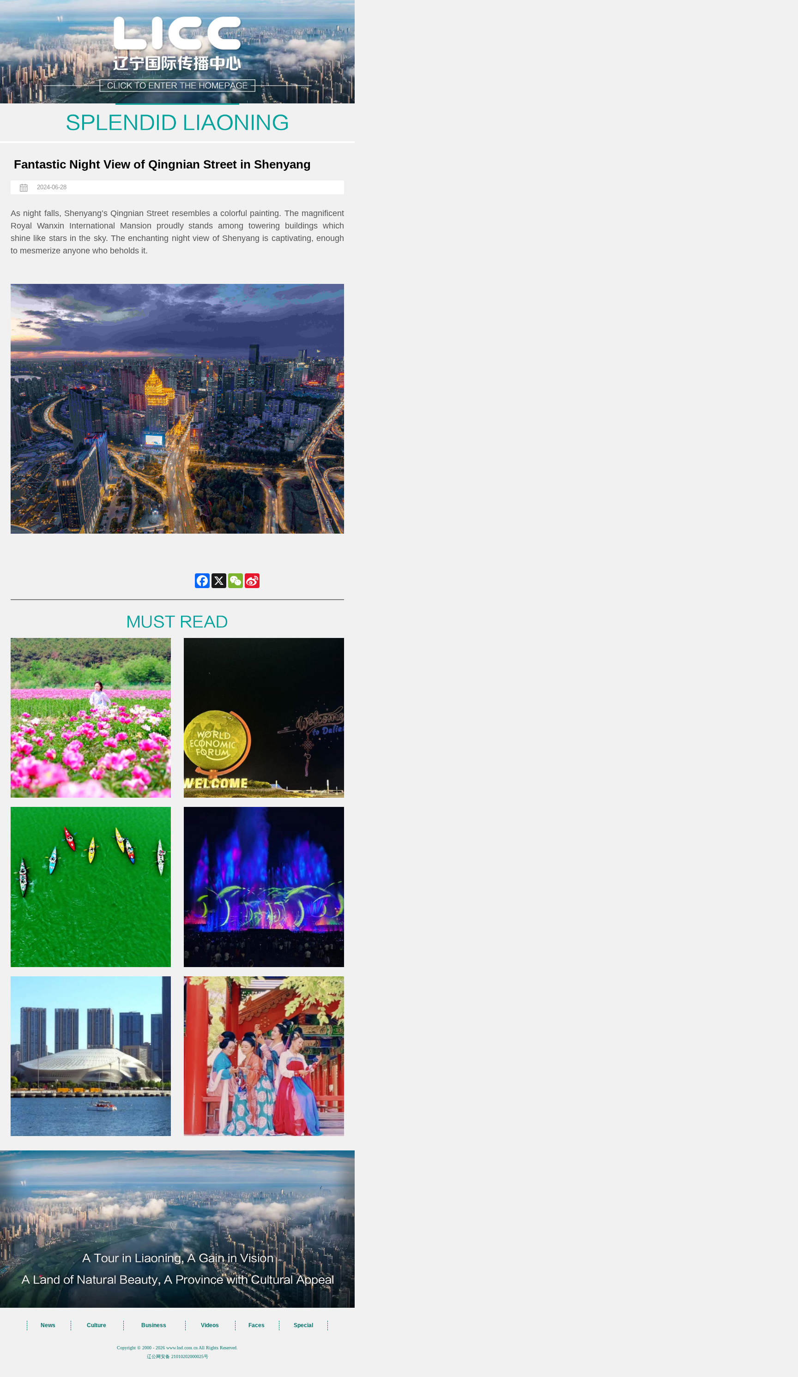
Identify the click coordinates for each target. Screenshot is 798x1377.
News (48, 1325)
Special (303, 1325)
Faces (256, 1325)
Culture (96, 1325)
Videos (210, 1325)
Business (153, 1325)
